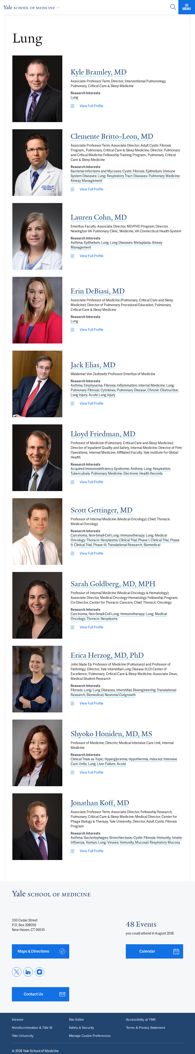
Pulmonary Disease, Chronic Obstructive (147, 390)
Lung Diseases (121, 242)
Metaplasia (142, 242)
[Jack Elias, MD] (37, 384)
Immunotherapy (132, 535)
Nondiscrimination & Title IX (32, 1028)
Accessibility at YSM (140, 1020)
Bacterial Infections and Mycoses (96, 171)
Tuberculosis (80, 473)
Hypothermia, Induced (145, 759)
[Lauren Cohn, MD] (37, 236)
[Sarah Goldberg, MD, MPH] (37, 605)
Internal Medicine (151, 385)
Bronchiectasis (120, 837)
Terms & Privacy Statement (145, 1028)
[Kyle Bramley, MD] (37, 88)
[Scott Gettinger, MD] (37, 531)
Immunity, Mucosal (134, 842)
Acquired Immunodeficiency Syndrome (100, 469)
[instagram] (39, 972)
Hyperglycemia (116, 759)
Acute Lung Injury (102, 395)
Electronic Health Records (143, 473)
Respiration (161, 469)
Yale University (23, 1036)
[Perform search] (173, 7)
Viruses (112, 842)
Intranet (17, 1020)
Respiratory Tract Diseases (127, 176)
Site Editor (76, 1020)
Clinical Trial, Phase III (90, 545)
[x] (16, 972)
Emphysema (93, 385)
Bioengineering (144, 690)
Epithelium (153, 171)
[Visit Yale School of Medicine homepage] (51, 895)
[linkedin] (28, 972)
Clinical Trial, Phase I (134, 540)
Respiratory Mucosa (165, 842)
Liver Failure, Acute (111, 764)
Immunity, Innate (169, 837)
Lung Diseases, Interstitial (112, 690)
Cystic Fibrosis (133, 171)
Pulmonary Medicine (164, 176)
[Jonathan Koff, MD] (37, 826)
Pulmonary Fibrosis (85, 390)
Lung (74, 97)
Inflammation (127, 385)
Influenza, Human (84, 842)
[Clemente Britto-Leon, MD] (37, 162)
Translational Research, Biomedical (134, 545)
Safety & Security (81, 1028)
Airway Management (86, 181)
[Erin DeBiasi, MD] (37, 310)
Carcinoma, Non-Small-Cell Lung (95, 535)
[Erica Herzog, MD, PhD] (37, 679)
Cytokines (108, 390)
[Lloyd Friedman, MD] (37, 457)
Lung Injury (79, 395)
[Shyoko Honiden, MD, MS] (37, 753)
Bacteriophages (96, 837)
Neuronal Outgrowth (120, 695)
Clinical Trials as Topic (87, 759)
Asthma (77, 242)
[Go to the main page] (32, 7)
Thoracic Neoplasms (102, 540)
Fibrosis (110, 385)
